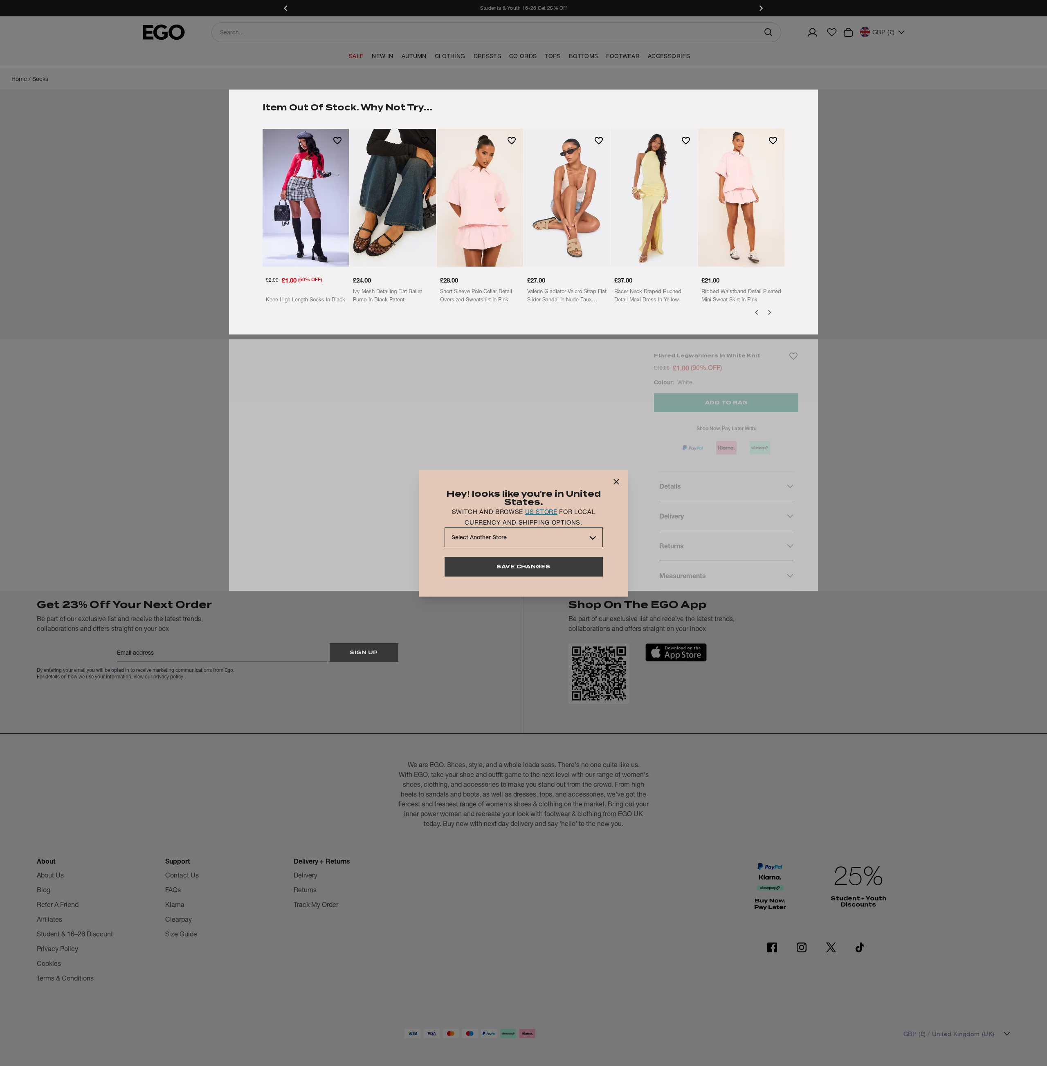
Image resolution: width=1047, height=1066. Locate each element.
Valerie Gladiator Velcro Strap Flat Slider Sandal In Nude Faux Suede (567, 295)
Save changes (523, 566)
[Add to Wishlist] (337, 140)
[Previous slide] (286, 8)
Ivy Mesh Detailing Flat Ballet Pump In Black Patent (387, 295)
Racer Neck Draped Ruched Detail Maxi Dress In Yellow (647, 295)
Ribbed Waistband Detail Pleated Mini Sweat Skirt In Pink (741, 295)
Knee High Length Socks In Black (305, 299)
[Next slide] (761, 8)
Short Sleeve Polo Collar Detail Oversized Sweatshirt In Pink (476, 295)
